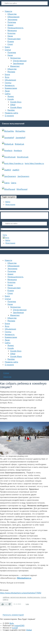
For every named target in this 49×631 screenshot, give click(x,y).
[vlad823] (6, 170)
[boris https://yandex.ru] (12, 163)
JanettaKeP (20, 137)
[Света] (6, 183)
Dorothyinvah (22, 157)
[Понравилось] (2, 604)
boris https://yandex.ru (34, 163)
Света (13, 183)
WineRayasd (21, 189)
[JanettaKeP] (8, 137)
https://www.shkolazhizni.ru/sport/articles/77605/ (20, 593)
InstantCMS (19, 625)
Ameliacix (18, 150)
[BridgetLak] (7, 144)
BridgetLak (19, 144)
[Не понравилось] (9, 604)
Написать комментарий (13, 615)
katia (27, 604)
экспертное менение (18, 597)
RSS (48, 612)
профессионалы (33, 597)
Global (29, 630)
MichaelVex (20, 131)
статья (43, 597)
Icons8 (15, 628)
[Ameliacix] (7, 150)
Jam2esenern (23, 176)
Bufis (12, 623)
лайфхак (6, 597)
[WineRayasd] (8, 189)
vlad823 (15, 170)
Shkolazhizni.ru (24, 578)
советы (5, 600)
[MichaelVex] (8, 131)
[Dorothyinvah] (9, 157)
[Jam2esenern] (9, 176)
